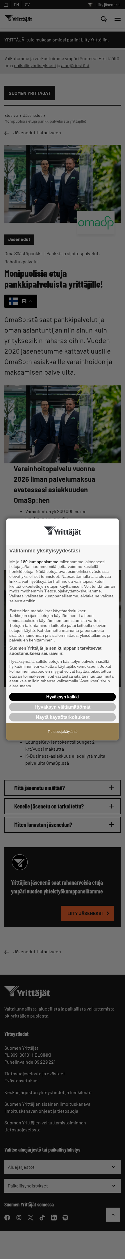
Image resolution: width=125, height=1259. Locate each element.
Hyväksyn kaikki (62, 696)
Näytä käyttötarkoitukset (63, 717)
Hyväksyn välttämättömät (62, 707)
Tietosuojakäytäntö (63, 732)
